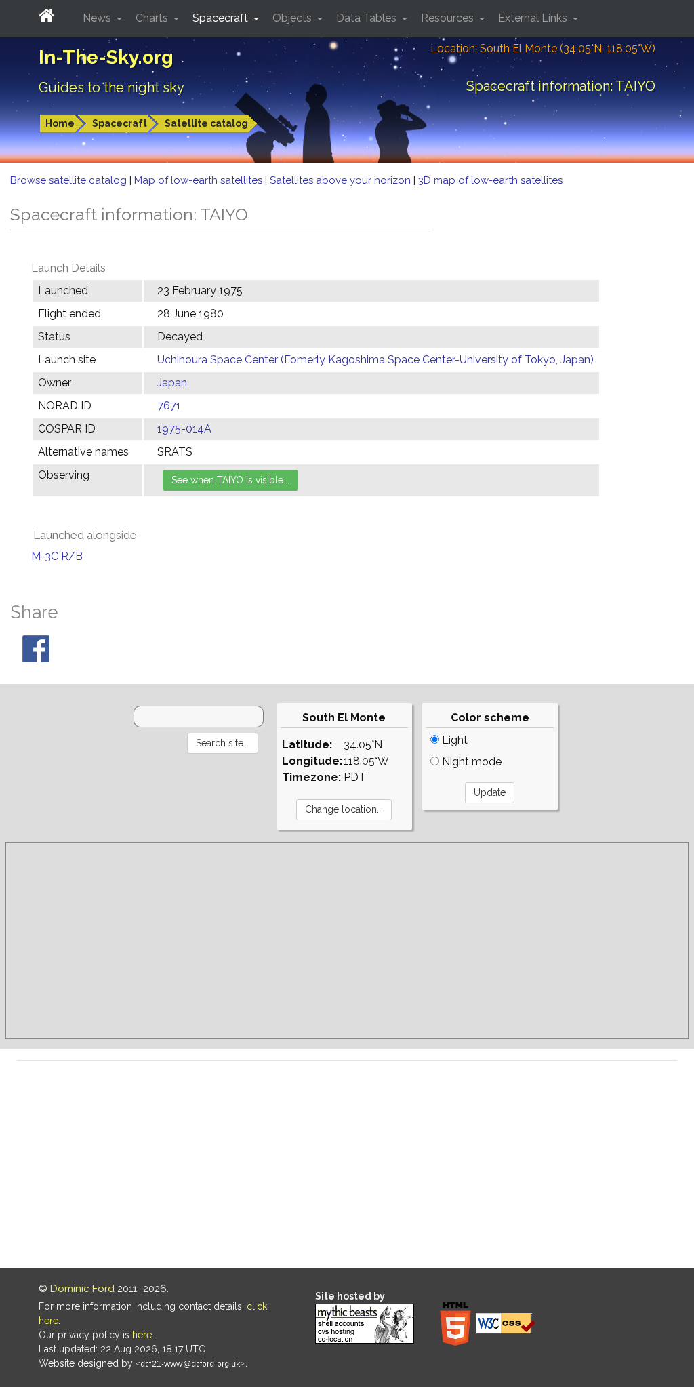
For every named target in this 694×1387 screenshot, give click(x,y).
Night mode (470, 761)
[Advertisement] (347, 940)
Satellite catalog (206, 123)
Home (60, 123)
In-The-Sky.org (106, 57)
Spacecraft (119, 123)
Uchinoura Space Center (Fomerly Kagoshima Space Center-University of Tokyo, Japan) (375, 359)
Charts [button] (153, 18)
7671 (169, 405)
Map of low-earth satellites (199, 180)
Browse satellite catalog (69, 180)
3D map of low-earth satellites (490, 180)
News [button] (98, 18)
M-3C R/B (57, 556)
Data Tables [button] (367, 18)
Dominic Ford (82, 1289)
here (142, 1334)
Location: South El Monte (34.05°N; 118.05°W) (542, 48)
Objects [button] (293, 18)
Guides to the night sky (111, 87)
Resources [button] (448, 18)
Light (453, 739)
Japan (172, 382)
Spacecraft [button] (221, 18)
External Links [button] (534, 18)
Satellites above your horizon (341, 180)
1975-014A (184, 428)
